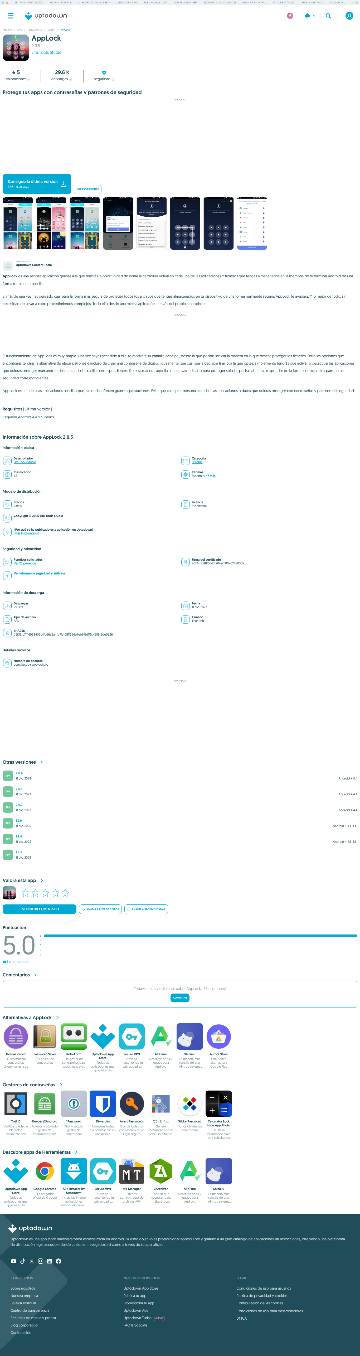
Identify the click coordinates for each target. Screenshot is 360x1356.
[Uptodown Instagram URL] (40, 1261)
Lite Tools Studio (47, 52)
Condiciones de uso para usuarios (263, 1288)
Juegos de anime (127, 2)
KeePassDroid (16, 1054)
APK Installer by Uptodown (74, 1191)
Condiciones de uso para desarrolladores (269, 1311)
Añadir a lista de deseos (102, 909)
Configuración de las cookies (259, 1303)
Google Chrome (44, 1189)
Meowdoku (337, 2)
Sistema (197, 462)
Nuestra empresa (24, 1295)
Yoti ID (15, 1121)
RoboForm (73, 1054)
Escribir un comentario (40, 909)
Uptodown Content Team (34, 265)
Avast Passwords (132, 1121)
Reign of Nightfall (254, 2)
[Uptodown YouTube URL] (14, 1261)
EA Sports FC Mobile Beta (94, 2)
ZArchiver (161, 1189)
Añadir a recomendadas (148, 909)
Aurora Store (219, 1054)
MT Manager (132, 1189)
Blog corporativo (24, 1325)
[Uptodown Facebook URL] (58, 1261)
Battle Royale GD (284, 2)
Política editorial (23, 1303)
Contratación (21, 1332)
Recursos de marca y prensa (33, 1317)
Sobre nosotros (23, 1288)
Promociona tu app (139, 1303)
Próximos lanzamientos (220, 2)
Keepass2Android (44, 1121)
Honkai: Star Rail (61, 2)
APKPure (161, 1054)
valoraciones (15, 79)
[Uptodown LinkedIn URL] (49, 1261)
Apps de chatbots (312, 2)
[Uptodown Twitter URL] (31, 1261)
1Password (73, 1121)
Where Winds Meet (186, 2)
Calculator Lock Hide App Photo (218, 1123)
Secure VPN (132, 1054)
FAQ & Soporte (136, 1325)
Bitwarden (102, 1121)
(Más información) (26, 533)
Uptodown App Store (103, 1056)
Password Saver (44, 1054)
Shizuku (189, 1054)
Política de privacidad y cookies (261, 1295)
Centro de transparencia (30, 1310)
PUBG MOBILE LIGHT (156, 2)
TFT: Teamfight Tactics (29, 2)
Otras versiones (88, 189)
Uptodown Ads (136, 1310)
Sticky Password (189, 1121)
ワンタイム (161, 1121)
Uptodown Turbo (143, 1317)
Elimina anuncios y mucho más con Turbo (177, 169)
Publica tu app (135, 1295)
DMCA (241, 1318)
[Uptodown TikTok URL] (23, 1261)
